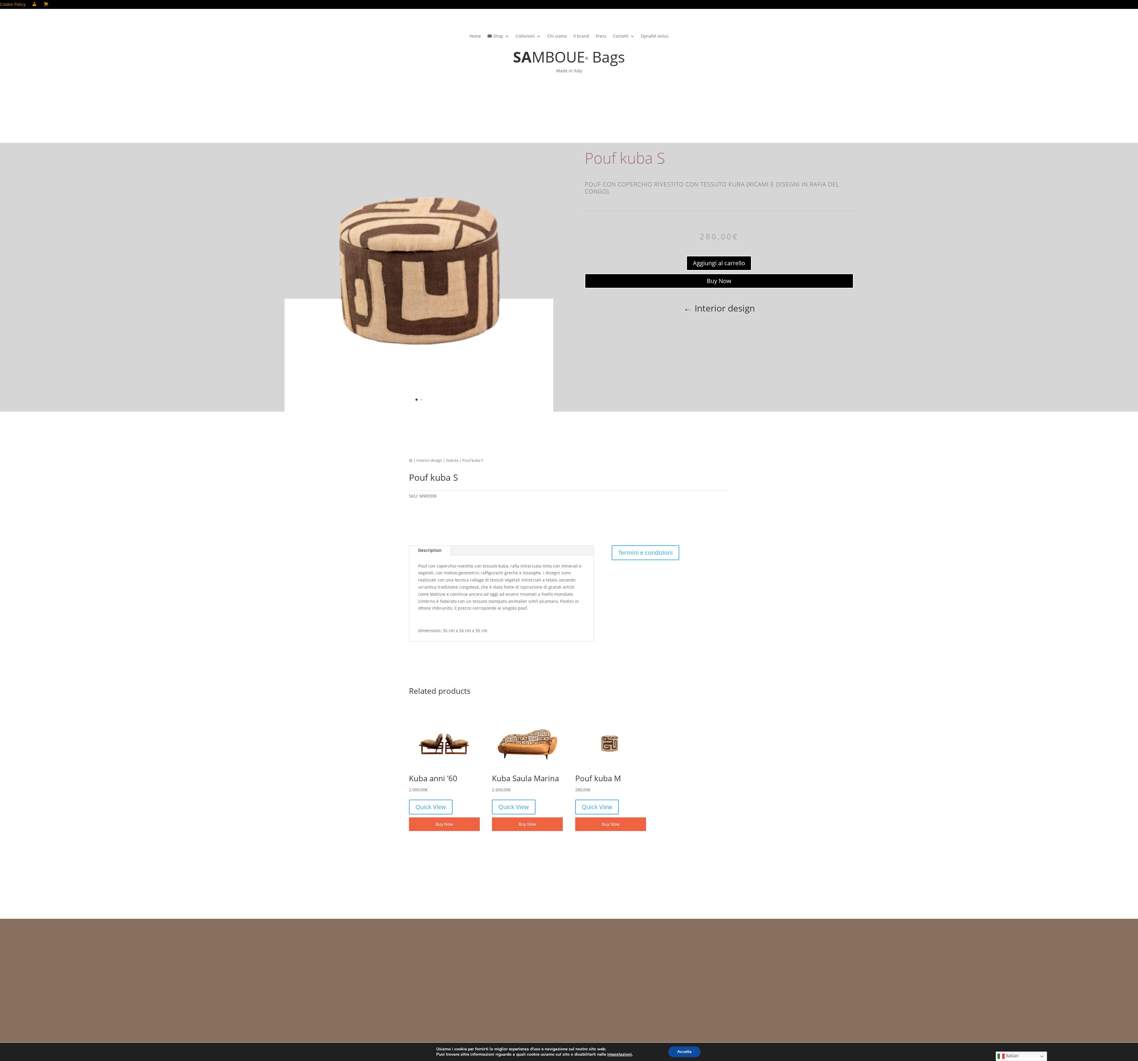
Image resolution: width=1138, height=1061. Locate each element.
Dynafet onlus (655, 36)
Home (475, 36)
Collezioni (525, 36)
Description (430, 550)
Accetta (684, 1051)
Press (601, 36)
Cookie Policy (12, 4)
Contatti (621, 36)
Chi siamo (557, 36)
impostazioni (619, 1054)
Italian (1012, 1055)
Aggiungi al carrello (719, 263)
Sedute (452, 460)
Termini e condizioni (645, 553)
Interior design (429, 460)
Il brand (581, 36)
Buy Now (719, 281)
